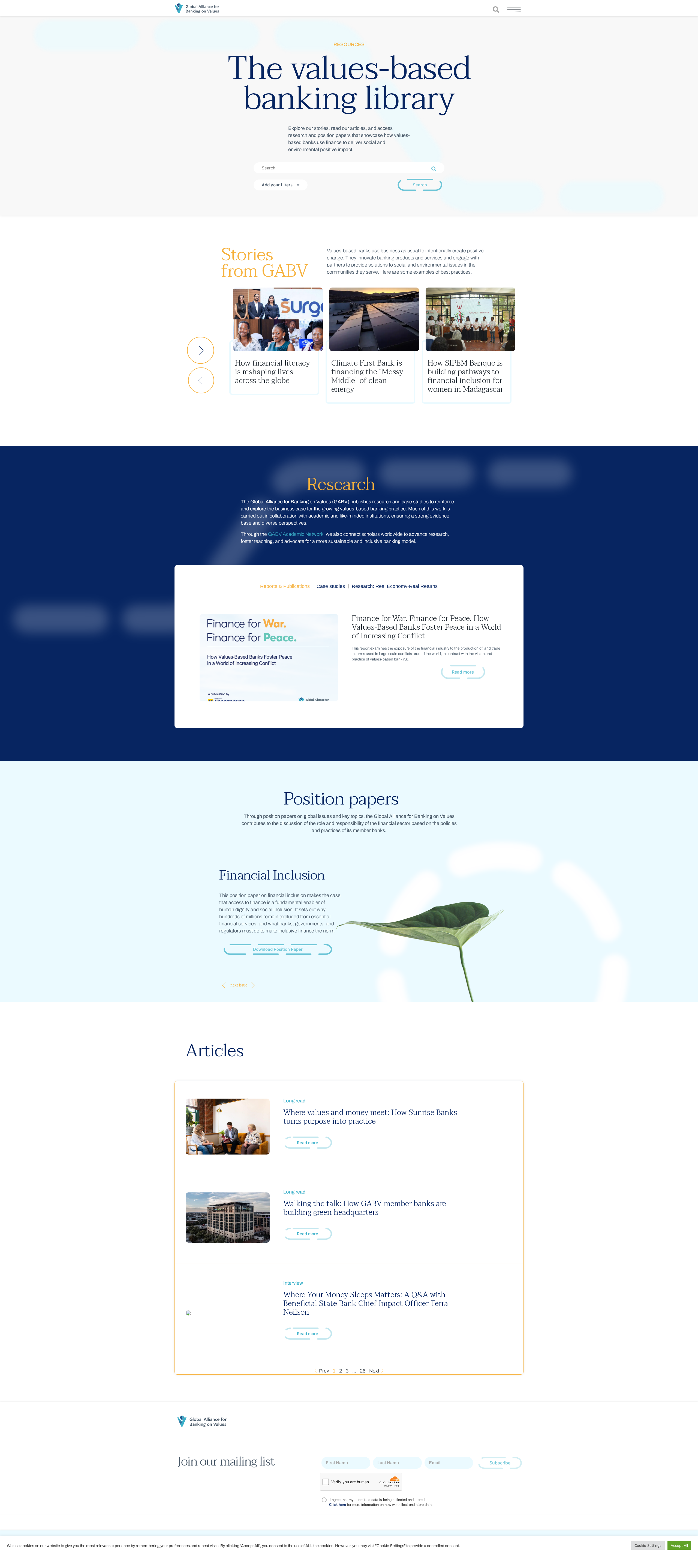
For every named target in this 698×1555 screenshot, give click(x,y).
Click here (337, 1505)
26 (362, 1371)
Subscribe (499, 1463)
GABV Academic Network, (296, 534)
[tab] (285, 586)
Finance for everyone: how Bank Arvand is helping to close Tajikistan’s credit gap (465, 376)
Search (420, 184)
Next (374, 1371)
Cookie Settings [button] (647, 1545)
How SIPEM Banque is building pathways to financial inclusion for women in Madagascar (369, 376)
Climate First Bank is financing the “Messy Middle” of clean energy (271, 376)
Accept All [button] (679, 1545)
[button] (200, 380)
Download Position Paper (278, 949)
